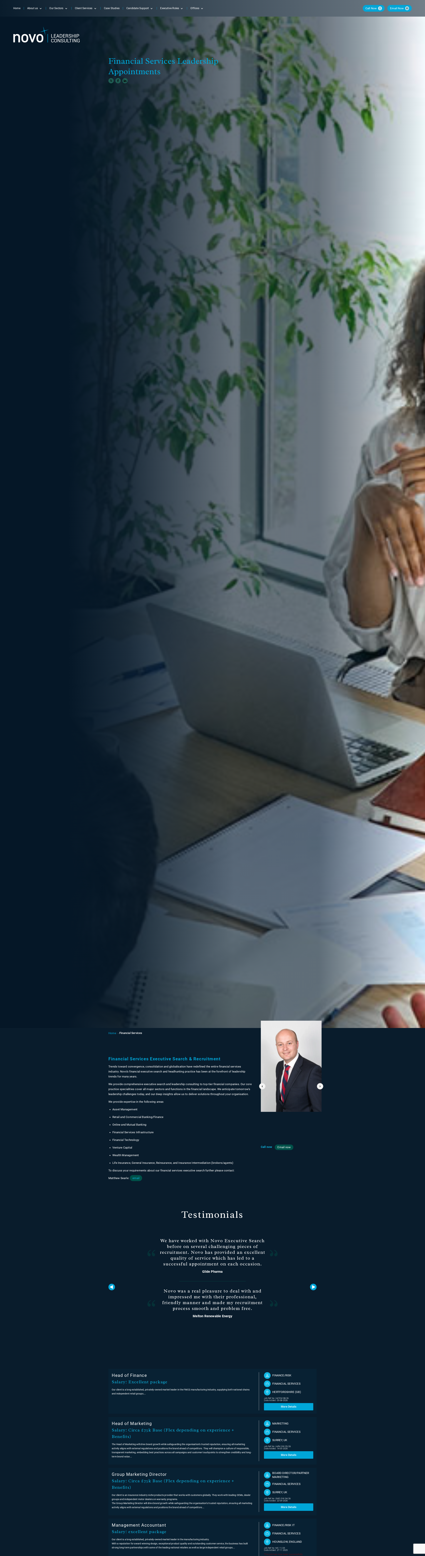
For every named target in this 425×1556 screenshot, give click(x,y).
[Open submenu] (40, 8)
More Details (288, 1406)
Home (112, 1033)
